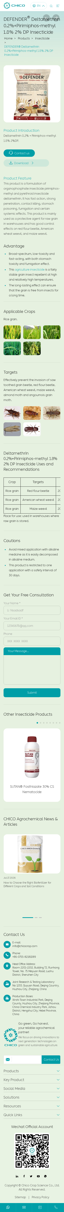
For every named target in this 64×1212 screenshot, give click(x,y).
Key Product (14, 1080)
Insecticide (42, 38)
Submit (32, 692)
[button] (37, 723)
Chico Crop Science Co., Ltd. (41, 1185)
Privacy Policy (40, 1197)
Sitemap (20, 1197)
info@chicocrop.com (24, 946)
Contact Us (14, 934)
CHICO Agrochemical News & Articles (31, 822)
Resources (12, 1106)
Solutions (11, 1097)
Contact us (19, 153)
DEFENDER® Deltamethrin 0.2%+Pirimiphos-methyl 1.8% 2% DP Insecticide (28, 51)
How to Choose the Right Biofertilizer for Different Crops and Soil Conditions (27, 884)
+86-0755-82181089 (24, 956)
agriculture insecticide (30, 269)
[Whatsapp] (8, 1208)
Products (24, 38)
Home (8, 38)
